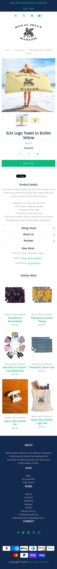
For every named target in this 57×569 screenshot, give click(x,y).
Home (7, 50)
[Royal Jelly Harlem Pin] (15, 412)
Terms (28, 507)
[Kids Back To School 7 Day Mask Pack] (15, 359)
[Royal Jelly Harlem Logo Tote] (42, 411)
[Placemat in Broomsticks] (15, 309)
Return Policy (28, 511)
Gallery (28, 504)
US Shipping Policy (28, 514)
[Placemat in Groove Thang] (42, 309)
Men (28, 475)
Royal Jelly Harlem (31, 258)
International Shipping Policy (28, 518)
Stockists (28, 500)
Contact (28, 497)
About (28, 494)
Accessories (19, 50)
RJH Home (28, 482)
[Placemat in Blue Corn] (42, 359)
